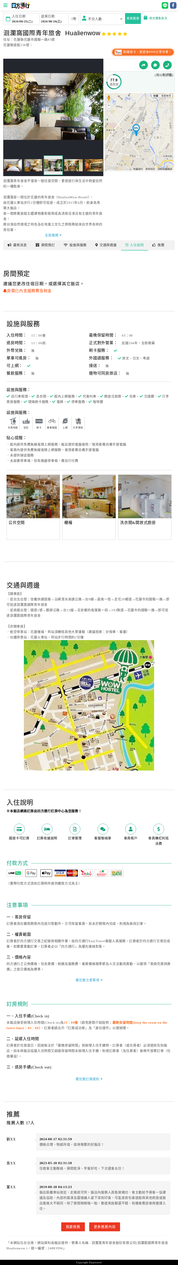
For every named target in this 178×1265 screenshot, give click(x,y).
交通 (108, 245)
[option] (33, 496)
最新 (20, 245)
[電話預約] (167, 65)
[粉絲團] (155, 65)
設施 (78, 245)
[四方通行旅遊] (20, 7)
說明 (137, 245)
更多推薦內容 (105, 1227)
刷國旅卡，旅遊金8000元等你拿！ (147, 51)
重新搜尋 (133, 18)
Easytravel (95, 1262)
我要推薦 (73, 1227)
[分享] (143, 65)
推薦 (161, 245)
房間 (48, 245)
